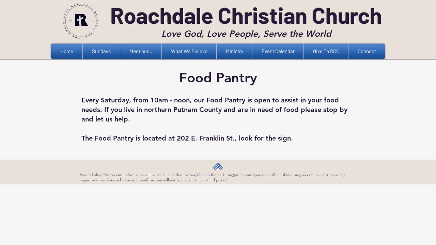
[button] (141, 51)
